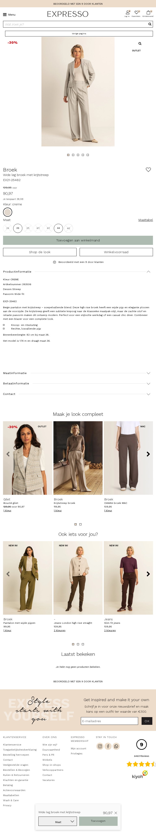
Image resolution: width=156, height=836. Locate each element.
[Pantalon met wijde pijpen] (27, 578)
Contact (8, 759)
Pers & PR (48, 754)
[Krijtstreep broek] (78, 458)
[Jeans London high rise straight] (78, 578)
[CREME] (7, 212)
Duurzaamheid (51, 749)
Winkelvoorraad (116, 252)
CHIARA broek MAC (115, 501)
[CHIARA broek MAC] (128, 458)
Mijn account (78, 748)
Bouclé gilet (10, 501)
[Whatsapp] (116, 747)
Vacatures (48, 780)
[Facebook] (108, 747)
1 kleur (7, 510)
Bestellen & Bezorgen (16, 770)
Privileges (76, 753)
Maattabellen (11, 795)
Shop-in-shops (51, 764)
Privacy (7, 805)
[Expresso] (66, 14)
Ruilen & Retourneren (16, 775)
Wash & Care (11, 800)
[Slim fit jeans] (128, 578)
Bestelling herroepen (16, 754)
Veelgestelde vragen (15, 764)
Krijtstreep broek (64, 501)
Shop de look (40, 252)
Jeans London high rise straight (73, 620)
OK (147, 721)
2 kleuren (59, 630)
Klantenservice (12, 744)
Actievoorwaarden (14, 790)
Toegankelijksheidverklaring (19, 749)
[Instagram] (100, 747)
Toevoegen (98, 820)
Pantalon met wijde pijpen (19, 620)
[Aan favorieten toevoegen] (148, 169)
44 (58, 228)
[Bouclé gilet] (27, 458)
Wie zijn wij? (49, 744)
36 (17, 228)
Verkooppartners (52, 770)
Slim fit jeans (112, 620)
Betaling (8, 785)
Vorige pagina (79, 33)
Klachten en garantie (15, 780)
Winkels (47, 759)
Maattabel (145, 220)
